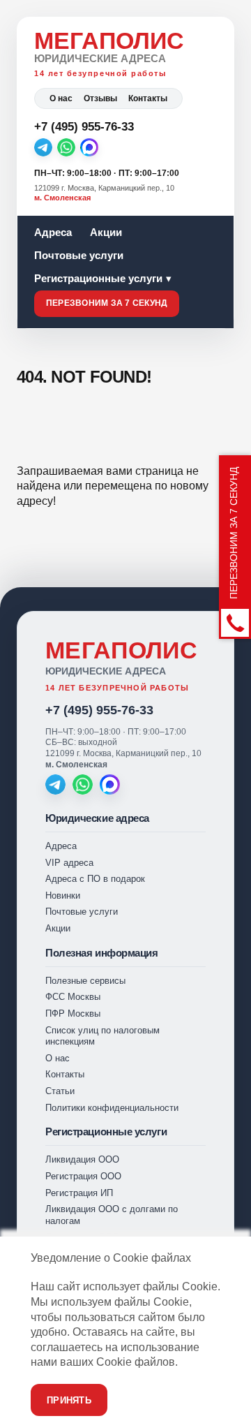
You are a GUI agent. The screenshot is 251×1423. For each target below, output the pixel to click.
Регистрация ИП (79, 1193)
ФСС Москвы (72, 996)
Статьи (60, 1091)
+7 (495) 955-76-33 (99, 710)
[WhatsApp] (66, 147)
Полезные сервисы (85, 980)
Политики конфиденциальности (111, 1108)
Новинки (62, 895)
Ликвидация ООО (82, 1159)
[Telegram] (43, 147)
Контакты (147, 98)
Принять (69, 1400)
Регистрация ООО (83, 1176)
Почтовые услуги (78, 255)
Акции (106, 232)
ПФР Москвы (72, 1013)
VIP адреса (69, 862)
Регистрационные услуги (98, 278)
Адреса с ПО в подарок (95, 878)
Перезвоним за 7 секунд (106, 303)
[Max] (89, 147)
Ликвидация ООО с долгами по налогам (111, 1215)
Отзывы (100, 98)
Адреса (53, 232)
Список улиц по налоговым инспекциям (102, 1036)
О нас (61, 98)
